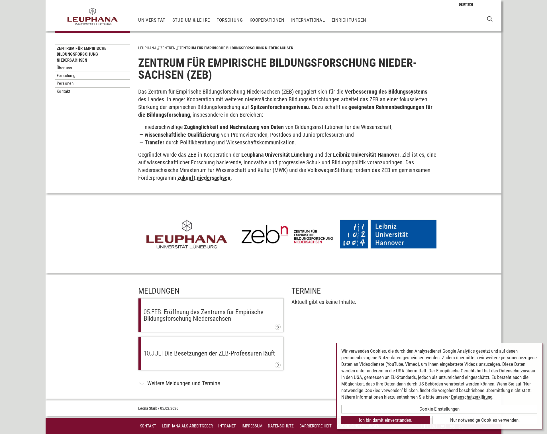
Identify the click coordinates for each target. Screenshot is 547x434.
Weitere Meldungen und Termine (183, 383)
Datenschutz (281, 426)
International (308, 20)
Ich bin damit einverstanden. (385, 420)
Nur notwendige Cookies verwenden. (485, 420)
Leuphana (147, 48)
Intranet (227, 426)
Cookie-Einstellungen (439, 409)
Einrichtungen (349, 20)
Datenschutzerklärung (471, 397)
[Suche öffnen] (489, 19)
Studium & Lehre (191, 20)
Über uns (64, 67)
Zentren (167, 48)
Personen (65, 83)
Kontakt (63, 91)
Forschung (230, 20)
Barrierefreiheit (315, 426)
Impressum (252, 426)
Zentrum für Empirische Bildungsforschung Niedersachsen (82, 54)
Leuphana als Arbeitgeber (187, 426)
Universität (151, 20)
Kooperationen (267, 20)
